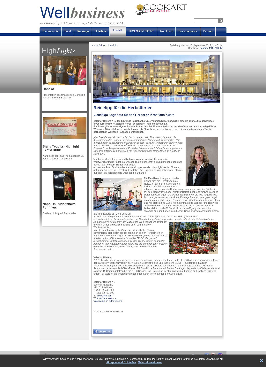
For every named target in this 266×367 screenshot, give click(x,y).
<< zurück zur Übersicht (104, 45)
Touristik (118, 30)
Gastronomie (50, 31)
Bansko (48, 89)
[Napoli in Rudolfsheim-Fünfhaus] (64, 201)
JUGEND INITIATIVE (141, 31)
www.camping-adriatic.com (107, 301)
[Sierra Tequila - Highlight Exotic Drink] (64, 144)
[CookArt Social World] (180, 14)
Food (67, 31)
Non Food (166, 31)
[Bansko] (64, 86)
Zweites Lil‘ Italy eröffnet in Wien (60, 213)
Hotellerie (101, 31)
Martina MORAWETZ (212, 48)
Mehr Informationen (150, 362)
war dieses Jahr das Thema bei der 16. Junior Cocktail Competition (63, 157)
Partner (207, 31)
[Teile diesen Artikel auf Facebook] (103, 333)
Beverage (83, 31)
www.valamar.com (106, 298)
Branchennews (188, 31)
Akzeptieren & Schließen (121, 362)
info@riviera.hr (104, 295)
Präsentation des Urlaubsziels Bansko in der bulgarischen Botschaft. (64, 96)
